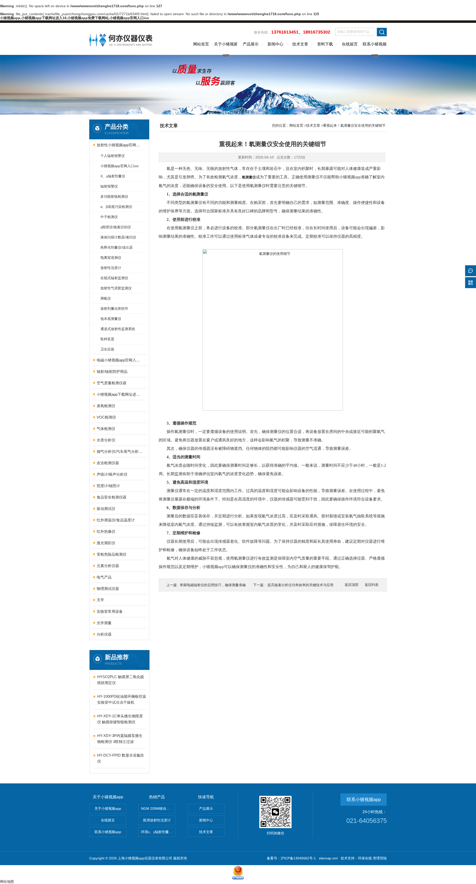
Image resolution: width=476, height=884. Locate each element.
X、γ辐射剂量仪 (112, 176)
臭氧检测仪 (106, 406)
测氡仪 (105, 298)
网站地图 (7, 882)
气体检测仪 (106, 428)
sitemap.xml (328, 858)
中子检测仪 (109, 217)
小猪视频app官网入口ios (119, 166)
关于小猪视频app (226, 48)
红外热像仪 (106, 531)
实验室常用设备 (110, 611)
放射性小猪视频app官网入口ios (120, 145)
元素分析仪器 (108, 566)
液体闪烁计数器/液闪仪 (118, 237)
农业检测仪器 (108, 463)
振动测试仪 (106, 508)
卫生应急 (107, 349)
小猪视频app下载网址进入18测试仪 (120, 394)
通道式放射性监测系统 (117, 329)
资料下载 (325, 44)
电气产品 (104, 577)
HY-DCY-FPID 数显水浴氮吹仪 (120, 758)
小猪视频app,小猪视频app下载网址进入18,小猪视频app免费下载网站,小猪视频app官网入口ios (74, 18)
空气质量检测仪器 (111, 383)
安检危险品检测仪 (111, 554)
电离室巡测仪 (110, 258)
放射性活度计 (110, 268)
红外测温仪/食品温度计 (116, 520)
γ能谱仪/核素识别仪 (115, 227)
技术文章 (300, 44)
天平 (100, 600)
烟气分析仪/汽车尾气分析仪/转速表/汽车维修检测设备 (120, 451)
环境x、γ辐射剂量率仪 (158, 832)
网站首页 (201, 44)
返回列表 (372, 585)
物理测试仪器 (108, 588)
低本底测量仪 (110, 319)
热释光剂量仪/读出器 (116, 247)
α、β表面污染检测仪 (116, 207)
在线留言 (350, 44)
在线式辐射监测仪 (114, 278)
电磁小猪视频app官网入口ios (120, 360)
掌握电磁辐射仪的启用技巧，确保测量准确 (213, 585)
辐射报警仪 (109, 186)
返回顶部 (351, 585)
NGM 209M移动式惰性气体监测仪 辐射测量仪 (158, 808)
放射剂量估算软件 (114, 308)
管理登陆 (380, 858)
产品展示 (251, 44)
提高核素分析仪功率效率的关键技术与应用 (300, 585)
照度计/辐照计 (108, 486)
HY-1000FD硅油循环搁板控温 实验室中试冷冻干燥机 (121, 699)
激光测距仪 (106, 543)
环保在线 (365, 858)
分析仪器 (104, 634)
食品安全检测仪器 (111, 497)
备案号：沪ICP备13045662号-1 (291, 858)
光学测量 (104, 623)
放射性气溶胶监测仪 (116, 288)
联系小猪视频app (375, 48)
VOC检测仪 (106, 417)
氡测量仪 (249, 177)
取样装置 (107, 339)
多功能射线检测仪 (114, 196)
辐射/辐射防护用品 (112, 371)
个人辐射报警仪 (112, 156)
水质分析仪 (106, 440)
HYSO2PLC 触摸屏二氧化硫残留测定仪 (120, 680)
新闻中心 (275, 44)
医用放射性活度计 (157, 820)
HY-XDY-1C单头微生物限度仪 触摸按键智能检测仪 (120, 719)
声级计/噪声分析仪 (112, 474)
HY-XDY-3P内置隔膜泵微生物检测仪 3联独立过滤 (120, 738)
